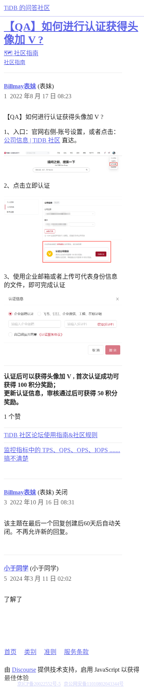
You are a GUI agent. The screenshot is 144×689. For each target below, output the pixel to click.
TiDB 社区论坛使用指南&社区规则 (51, 435)
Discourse (24, 669)
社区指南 (14, 62)
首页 (10, 652)
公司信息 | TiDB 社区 (32, 140)
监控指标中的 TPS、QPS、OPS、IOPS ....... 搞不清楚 (62, 454)
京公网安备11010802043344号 (94, 684)
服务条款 (76, 652)
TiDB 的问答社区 (27, 8)
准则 (50, 652)
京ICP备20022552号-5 (39, 684)
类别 (30, 652)
